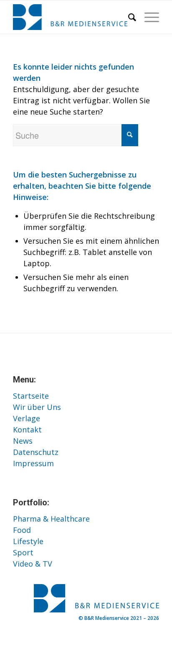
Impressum (33, 463)
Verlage (26, 418)
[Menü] (147, 17)
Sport (23, 552)
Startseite (31, 396)
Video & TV (32, 564)
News (23, 441)
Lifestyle (28, 541)
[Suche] (128, 17)
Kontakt (27, 430)
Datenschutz (35, 452)
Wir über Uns (37, 407)
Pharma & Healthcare (51, 519)
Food (22, 530)
